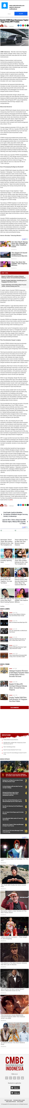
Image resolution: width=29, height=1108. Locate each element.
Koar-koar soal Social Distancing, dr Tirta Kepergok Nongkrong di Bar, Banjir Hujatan (12, 800)
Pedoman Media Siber (19, 1100)
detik (11, 499)
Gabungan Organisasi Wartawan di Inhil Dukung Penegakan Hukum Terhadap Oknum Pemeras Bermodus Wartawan (19, 673)
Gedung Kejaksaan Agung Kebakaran (10, 739)
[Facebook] (6, 1077)
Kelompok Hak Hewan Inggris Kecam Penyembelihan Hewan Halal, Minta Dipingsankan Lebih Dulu (11, 794)
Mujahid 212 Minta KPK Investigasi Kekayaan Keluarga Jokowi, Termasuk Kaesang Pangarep (18, 687)
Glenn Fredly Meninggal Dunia (9, 746)
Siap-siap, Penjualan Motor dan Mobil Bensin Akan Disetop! (18, 631)
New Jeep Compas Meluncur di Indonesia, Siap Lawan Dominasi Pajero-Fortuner (17, 614)
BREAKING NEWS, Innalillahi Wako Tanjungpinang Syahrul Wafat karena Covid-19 (14, 743)
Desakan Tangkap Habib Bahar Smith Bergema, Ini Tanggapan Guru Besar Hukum (18, 699)
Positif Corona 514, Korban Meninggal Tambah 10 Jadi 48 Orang (14, 753)
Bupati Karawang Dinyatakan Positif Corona (12, 749)
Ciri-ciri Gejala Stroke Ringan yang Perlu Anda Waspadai (13, 812)
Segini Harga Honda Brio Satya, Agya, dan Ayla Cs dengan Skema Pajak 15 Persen (17, 639)
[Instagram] (10, 1077)
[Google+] (18, 1077)
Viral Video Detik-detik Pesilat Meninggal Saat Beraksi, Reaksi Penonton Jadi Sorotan (16, 774)
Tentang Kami (8, 1100)
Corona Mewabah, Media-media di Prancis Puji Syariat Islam (13, 819)
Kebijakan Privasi (11, 1101)
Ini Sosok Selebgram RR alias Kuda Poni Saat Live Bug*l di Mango (13, 787)
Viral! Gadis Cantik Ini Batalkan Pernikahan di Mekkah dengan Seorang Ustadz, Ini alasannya (15, 514)
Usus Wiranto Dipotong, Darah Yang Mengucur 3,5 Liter (13, 806)
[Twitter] (14, 1077)
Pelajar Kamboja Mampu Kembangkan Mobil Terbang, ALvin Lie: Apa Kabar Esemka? (18, 655)
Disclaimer (20, 1101)
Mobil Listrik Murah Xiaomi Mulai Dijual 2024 (18, 622)
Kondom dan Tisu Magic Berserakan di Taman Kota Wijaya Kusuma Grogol (13, 780)
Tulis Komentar (14, 707)
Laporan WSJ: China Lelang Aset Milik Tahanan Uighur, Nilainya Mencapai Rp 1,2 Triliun (14, 521)
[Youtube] (22, 1077)
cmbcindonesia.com (14, 1104)
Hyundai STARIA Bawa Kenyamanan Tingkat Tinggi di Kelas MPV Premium (17, 647)
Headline (5, 26)
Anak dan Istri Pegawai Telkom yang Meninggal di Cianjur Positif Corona (13, 825)
